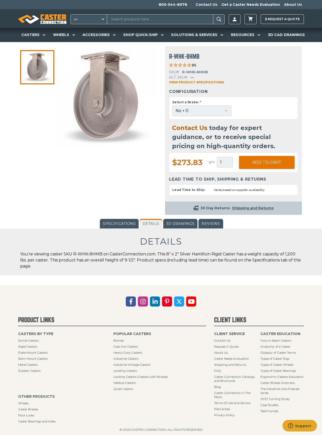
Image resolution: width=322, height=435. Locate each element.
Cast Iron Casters (125, 346)
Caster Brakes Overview (277, 383)
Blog (217, 387)
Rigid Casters (27, 346)
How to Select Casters (275, 340)
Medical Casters (124, 383)
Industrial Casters (125, 358)
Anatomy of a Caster (275, 346)
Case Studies (269, 405)
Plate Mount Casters (33, 352)
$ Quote (282, 19)
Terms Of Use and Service (232, 403)
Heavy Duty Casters (127, 352)
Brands (118, 340)
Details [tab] (151, 223)
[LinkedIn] (155, 301)
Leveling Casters (125, 371)
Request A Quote (226, 346)
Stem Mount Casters (33, 358)
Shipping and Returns (230, 364)
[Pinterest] (167, 301)
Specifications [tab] (119, 223)
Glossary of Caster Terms (278, 352)
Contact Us (206, 4)
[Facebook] (131, 301)
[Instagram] (143, 301)
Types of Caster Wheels (276, 364)
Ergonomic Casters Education (282, 377)
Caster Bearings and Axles (36, 421)
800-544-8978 (173, 4)
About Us (293, 4)
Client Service (229, 333)
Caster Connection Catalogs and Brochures (234, 379)
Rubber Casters (29, 371)
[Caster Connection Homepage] (42, 19)
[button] (37, 67)
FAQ (217, 371)
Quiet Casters (123, 389)
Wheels (23, 403)
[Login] (234, 19)
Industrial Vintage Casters (131, 364)
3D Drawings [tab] (180, 223)
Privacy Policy (224, 415)
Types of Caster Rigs (274, 358)
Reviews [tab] (211, 223)
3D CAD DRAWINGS (286, 34)
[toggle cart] (251, 19)
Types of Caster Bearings (278, 371)
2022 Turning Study (275, 399)
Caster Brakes (28, 409)
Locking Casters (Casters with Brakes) (140, 377)
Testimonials (269, 411)
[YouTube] (191, 301)
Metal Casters (27, 364)
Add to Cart (266, 162)
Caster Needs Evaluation (231, 358)
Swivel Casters (28, 340)
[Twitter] (179, 301)
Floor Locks (26, 415)
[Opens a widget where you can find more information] (299, 426)
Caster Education (280, 333)
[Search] (219, 19)
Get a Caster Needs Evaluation (250, 4)
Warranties (222, 409)
